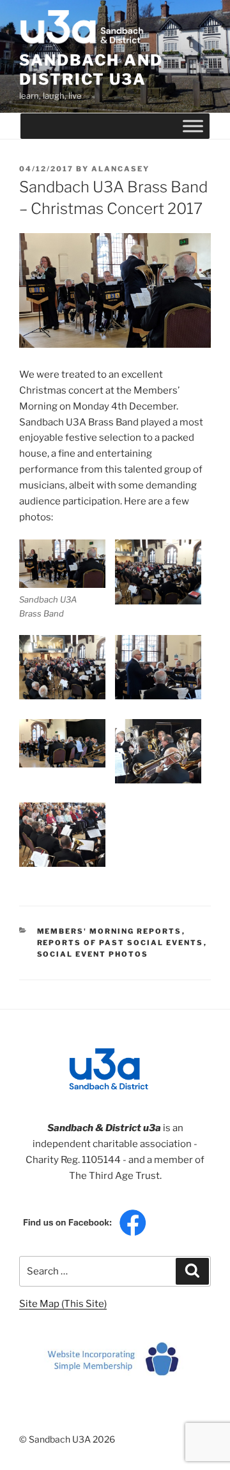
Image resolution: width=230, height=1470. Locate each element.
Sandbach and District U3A (91, 70)
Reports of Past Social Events (120, 942)
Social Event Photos (93, 954)
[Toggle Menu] (193, 126)
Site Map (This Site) (63, 1303)
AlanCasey (120, 168)
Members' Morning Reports (109, 931)
